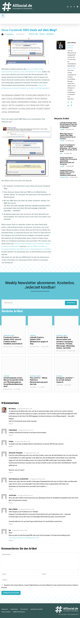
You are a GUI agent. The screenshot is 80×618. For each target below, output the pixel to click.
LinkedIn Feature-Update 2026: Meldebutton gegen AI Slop (39, 340)
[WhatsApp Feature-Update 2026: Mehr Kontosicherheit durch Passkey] (56, 134)
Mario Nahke (13, 509)
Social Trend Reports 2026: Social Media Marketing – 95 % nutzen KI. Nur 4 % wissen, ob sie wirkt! (68, 148)
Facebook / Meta (33, 34)
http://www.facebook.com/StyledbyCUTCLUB (24, 538)
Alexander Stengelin (16, 453)
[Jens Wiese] (2, 34)
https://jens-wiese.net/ (71, 46)
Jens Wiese (10, 34)
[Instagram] (71, 7)
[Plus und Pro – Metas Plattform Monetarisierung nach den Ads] (40, 365)
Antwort (11, 423)
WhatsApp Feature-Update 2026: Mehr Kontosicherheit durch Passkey (67, 136)
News (61, 153)
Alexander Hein (8, 389)
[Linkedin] (68, 7)
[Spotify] (77, 7)
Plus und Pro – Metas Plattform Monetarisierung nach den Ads (39, 381)
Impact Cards (71, 68)
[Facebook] (74, 7)
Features (42, 34)
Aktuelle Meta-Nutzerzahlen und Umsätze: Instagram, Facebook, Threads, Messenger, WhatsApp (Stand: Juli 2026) (65, 342)
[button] (3, 15)
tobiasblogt (13, 430)
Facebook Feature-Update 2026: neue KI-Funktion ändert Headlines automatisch (68, 173)
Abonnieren (71, 302)
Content (62, 129)
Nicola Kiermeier (8, 346)
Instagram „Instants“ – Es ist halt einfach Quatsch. (65, 380)
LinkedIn (33, 335)
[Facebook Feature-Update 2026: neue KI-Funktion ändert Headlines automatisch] (56, 171)
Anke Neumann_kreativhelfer (19, 479)
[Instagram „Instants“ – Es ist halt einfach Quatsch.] (66, 365)
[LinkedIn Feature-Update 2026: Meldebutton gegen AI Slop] (40, 324)
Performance (50, 34)
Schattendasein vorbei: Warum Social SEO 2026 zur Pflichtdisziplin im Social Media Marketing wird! (13, 382)
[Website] (71, 105)
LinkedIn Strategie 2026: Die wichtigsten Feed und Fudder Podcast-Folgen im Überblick (68, 125)
